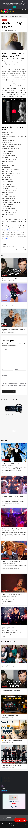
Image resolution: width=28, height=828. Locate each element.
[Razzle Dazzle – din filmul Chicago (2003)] (14, 517)
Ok (14, 6)
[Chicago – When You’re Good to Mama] (14, 583)
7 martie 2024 (10, 628)
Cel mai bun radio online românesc (10, 715)
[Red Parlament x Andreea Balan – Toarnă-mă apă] (14, 318)
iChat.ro (3, 788)
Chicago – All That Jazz (8, 627)
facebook (6, 239)
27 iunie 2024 (10, 530)
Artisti (3, 661)
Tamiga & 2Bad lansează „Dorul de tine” (12, 304)
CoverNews (21, 823)
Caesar (4, 30)
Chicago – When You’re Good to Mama (12, 594)
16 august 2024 (10, 465)
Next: (21, 248)
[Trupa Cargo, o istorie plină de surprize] (14, 754)
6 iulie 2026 (9, 305)
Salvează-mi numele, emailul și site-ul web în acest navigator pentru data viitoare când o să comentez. (14, 385)
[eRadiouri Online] (4, 790)
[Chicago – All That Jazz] (14, 616)
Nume (4, 369)
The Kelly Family (6, 665)
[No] (26, 4)
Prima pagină (9, 817)
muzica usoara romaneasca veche (8, 762)
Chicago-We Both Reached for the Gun (12, 561)
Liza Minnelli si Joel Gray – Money (10, 463)
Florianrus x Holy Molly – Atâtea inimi (11, 278)
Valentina (4, 465)
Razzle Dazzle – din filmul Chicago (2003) (13, 529)
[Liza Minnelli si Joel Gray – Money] (14, 452)
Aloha (4, 767)
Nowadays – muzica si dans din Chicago (12, 496)
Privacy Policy (17, 817)
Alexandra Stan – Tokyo (13, 230)
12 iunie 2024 (10, 563)
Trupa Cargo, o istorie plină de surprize (11, 765)
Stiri (3, 711)
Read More (4, 472)
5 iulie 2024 (10, 498)
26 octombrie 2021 (11, 30)
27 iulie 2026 (9, 717)
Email (16, 369)
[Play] (12, 806)
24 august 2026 (10, 666)
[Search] (25, 9)
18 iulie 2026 (9, 767)
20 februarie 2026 (10, 332)
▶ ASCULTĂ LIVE (20, 820)
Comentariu (5, 349)
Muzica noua (4, 20)
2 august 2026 (9, 280)
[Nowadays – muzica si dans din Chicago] (14, 485)
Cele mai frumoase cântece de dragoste (13, 760)
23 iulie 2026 (9, 742)
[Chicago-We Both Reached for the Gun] (14, 550)
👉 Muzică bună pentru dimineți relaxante (12, 740)
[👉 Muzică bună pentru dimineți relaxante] (14, 729)
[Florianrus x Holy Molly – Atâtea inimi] (14, 267)
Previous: (8, 245)
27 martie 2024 (11, 596)
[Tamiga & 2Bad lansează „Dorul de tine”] (14, 292)
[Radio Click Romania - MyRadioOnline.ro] (2, 786)
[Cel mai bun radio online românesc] (14, 704)
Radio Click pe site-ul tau (9, 819)
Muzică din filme (5, 459)
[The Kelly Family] (14, 654)
